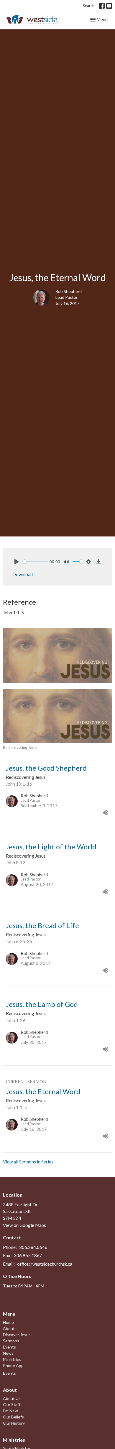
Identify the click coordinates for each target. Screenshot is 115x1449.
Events (9, 1346)
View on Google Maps (24, 1225)
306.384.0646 (33, 1247)
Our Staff (11, 1404)
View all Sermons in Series (28, 1161)
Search (88, 5)
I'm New (10, 1410)
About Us (12, 1398)
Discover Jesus (17, 1334)
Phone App (13, 1365)
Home (8, 1322)
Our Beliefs (13, 1416)
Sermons (11, 1340)
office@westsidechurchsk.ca (44, 1264)
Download (22, 574)
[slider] (35, 561)
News (8, 1353)
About (9, 1328)
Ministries (12, 1359)
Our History (14, 1423)
